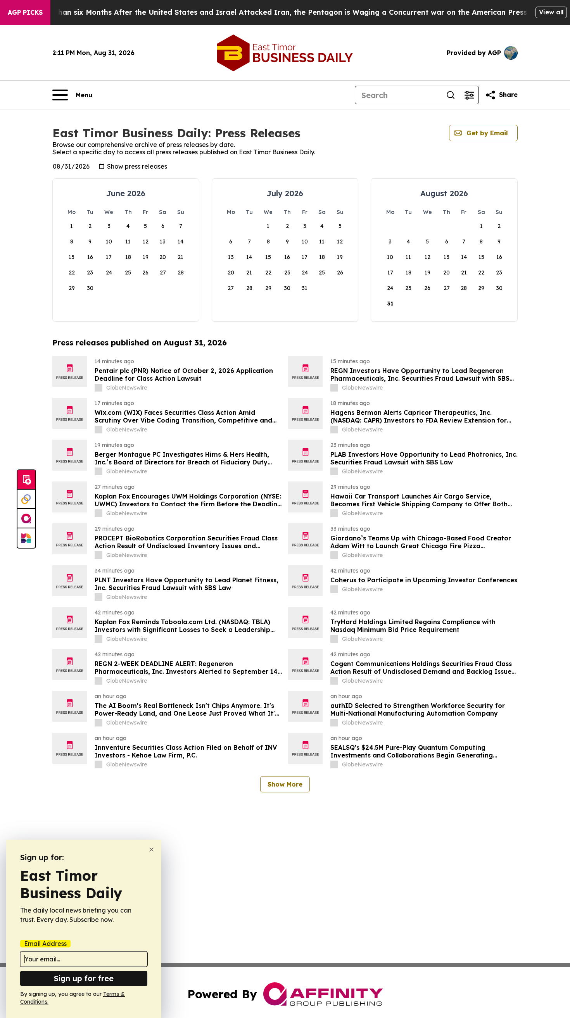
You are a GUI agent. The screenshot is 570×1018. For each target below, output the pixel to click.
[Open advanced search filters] (469, 95)
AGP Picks (25, 12)
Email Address (45, 943)
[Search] (450, 95)
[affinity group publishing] (26, 518)
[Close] (151, 849)
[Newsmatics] (26, 538)
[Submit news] (26, 480)
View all (551, 12)
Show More (285, 784)
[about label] (98, 388)
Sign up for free (84, 978)
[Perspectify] (26, 499)
